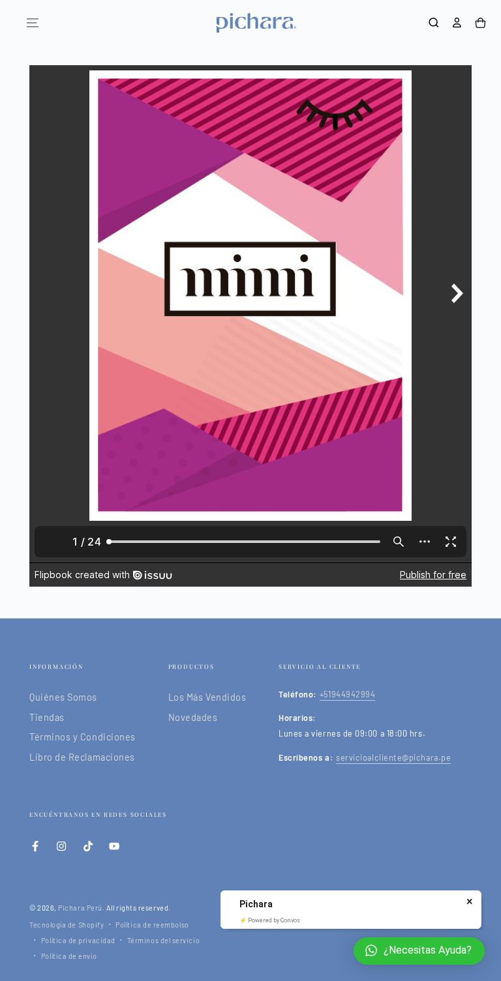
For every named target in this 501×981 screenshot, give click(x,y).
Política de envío (69, 956)
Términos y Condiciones (82, 736)
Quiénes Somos (63, 697)
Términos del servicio (163, 940)
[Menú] (32, 23)
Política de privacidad (78, 940)
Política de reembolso (152, 924)
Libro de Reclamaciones (82, 757)
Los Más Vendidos (207, 697)
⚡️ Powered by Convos (269, 920)
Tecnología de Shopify (66, 924)
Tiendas (47, 717)
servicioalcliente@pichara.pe (393, 757)
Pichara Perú (80, 907)
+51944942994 (347, 694)
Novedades (193, 717)
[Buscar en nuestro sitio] (434, 23)
